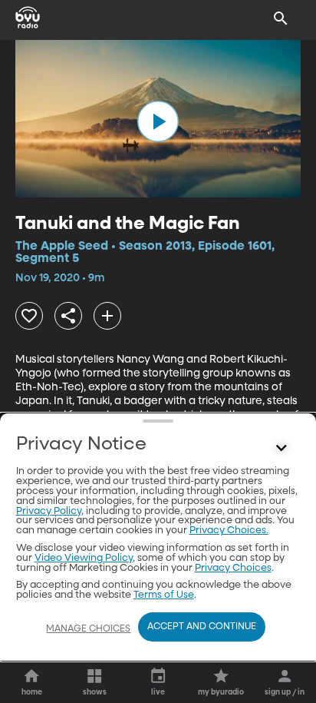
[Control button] (281, 448)
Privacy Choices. (228, 531)
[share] (68, 316)
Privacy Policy (48, 511)
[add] (107, 316)
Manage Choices (88, 629)
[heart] (29, 316)
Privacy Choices (233, 568)
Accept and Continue (201, 627)
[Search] (280, 18)
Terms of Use (163, 595)
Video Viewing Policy (84, 558)
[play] (158, 121)
